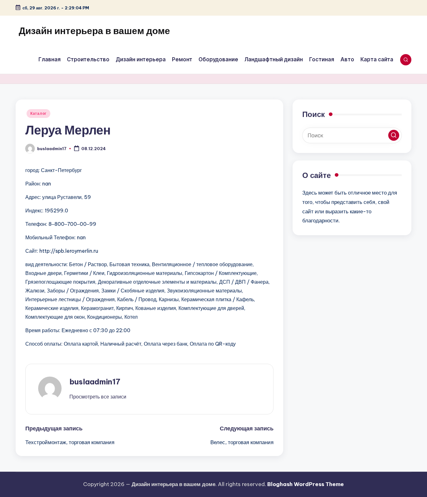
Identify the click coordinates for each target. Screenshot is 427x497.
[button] (97, 396)
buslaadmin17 (94, 381)
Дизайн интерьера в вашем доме (94, 31)
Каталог (38, 113)
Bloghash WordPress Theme (305, 484)
